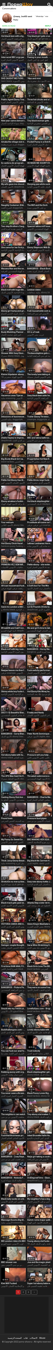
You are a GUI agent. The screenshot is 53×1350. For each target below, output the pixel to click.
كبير (25, 208)
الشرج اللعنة (6, 208)
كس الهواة (31, 1223)
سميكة (30, 377)
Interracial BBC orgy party (13, 57)
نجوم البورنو (6, 1244)
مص (3, 1265)
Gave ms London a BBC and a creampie (13, 607)
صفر (41, 927)
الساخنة (30, 102)
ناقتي (42, 757)
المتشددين (31, 504)
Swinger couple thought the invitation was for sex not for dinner (13, 945)
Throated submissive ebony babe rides (39, 776)
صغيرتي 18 (6, 377)
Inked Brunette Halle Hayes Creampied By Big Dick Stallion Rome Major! (39, 1135)
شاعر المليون (16, 715)
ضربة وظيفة (6, 144)
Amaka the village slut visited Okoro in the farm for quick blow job (13, 142)
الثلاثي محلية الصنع (41, 1053)
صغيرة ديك (32, 81)
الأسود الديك (32, 39)
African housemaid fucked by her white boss (13, 586)
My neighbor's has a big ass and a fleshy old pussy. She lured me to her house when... (39, 1199)
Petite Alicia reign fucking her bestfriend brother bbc (39, 480)
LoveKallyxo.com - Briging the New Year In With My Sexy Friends (39, 1008)
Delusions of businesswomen (13, 416)
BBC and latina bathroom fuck (39, 438)
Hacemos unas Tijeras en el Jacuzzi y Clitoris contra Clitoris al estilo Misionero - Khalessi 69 (13, 395)
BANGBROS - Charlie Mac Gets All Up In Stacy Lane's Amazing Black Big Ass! (39, 797)
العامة (29, 187)
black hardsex (7, 462)
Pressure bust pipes (37, 818)
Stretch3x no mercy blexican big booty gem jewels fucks (13, 881)
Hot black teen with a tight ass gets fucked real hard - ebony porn (13, 36)
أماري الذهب (44, 990)
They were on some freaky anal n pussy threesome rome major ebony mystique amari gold (39, 987)
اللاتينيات (4, 567)
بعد (39, 905)
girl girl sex (43, 39)
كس (35, 60)
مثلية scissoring (8, 398)
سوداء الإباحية (13, 123)
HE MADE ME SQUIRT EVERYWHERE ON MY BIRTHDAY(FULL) (39, 163)
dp (40, 694)
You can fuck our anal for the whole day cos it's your (13, 1051)
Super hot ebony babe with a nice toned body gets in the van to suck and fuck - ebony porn (39, 1283)
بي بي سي (31, 821)
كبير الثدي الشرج (25, 1096)
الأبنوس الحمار (7, 39)
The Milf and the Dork (37, 205)
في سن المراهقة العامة (37, 356)
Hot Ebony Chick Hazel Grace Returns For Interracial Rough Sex (13, 543)
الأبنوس (24, 81)
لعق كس (44, 60)
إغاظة (41, 863)
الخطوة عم (45, 905)
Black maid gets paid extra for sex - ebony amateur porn (13, 903)
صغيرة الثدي (32, 483)
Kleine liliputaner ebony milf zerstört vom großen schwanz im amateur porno (13, 374)
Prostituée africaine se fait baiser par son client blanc (39, 522)
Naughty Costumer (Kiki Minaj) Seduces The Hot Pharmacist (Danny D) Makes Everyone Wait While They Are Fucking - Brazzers (13, 205)
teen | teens (6, 81)
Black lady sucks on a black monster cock (13, 1199)
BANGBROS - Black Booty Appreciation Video (39, 268)
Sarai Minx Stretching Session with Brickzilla (39, 945)
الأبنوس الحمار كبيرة (9, 60)
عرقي (35, 525)
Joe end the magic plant (38, 1262)
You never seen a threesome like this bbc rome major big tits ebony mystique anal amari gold (13, 1093)
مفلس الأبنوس (33, 462)
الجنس (16, 948)
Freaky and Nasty (35, 712)
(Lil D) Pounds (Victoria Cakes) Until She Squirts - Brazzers (39, 607)
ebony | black (47, 292)
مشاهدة (22, 1117)
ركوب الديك (45, 1117)
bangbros (31, 652)
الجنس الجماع (7, 313)
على (42, 208)
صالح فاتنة (47, 1032)
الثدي (41, 609)
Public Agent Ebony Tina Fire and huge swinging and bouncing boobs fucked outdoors (13, 99)
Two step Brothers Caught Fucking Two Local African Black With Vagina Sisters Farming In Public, (13, 226)
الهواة (37, 166)
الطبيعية (44, 1265)
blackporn (47, 504)
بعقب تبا (4, 1053)
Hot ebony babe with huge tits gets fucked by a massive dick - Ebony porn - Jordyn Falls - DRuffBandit (13, 755)
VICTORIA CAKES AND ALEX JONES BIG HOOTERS (13, 924)
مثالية (19, 1180)
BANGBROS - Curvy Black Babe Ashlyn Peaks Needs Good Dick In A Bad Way (13, 734)
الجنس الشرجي (8, 821)
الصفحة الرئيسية (15, 1338)
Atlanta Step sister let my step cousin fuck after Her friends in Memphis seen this (39, 903)
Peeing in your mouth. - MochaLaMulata (39, 57)
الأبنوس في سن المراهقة (38, 313)
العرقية (4, 271)
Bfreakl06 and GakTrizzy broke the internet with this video (13, 628)
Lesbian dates (34, 290)
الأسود (10, 187)
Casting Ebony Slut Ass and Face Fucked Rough (13, 797)
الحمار (3, 123)
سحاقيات (31, 292)
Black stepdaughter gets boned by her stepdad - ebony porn (39, 1072)
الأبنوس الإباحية (7, 250)
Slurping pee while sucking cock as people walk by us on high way (39, 184)
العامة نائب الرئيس (24, 229)
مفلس (47, 800)
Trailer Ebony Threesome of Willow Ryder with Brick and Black (39, 416)
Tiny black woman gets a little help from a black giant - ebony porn (39, 121)
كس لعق (17, 335)
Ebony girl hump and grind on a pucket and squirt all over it (13, 311)
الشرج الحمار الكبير (9, 969)
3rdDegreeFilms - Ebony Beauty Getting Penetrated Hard (39, 1178)
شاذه (45, 546)
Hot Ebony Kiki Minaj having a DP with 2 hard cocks (39, 691)
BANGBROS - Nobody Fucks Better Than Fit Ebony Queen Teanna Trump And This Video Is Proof (13, 1178)
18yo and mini (34, 78)
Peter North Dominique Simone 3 (39, 734)
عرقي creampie (8, 673)
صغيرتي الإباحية (34, 123)
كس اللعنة (13, 1053)
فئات (26, 1338)
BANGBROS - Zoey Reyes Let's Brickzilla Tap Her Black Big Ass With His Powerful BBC (13, 1156)
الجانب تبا (42, 1180)
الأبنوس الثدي (44, 483)
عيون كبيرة (20, 652)
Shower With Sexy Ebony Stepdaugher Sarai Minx (13, 353)
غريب (41, 335)
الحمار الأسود (32, 588)
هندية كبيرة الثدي (8, 229)
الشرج (21, 1053)
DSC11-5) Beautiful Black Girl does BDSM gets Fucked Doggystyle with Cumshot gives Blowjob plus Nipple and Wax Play (13, 712)
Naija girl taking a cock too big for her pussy (39, 1156)
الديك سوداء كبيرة (8, 884)
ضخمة (10, 335)
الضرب (30, 927)
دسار (16, 1075)
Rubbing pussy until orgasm (13, 1072)
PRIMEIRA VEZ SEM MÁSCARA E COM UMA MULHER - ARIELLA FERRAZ (13, 564)
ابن (40, 525)
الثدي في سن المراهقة (20, 990)
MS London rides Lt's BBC (13, 1241)
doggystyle (25, 123)
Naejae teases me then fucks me (13, 670)
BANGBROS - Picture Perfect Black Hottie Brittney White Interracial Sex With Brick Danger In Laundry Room (13, 987)
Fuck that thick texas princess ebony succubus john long (13, 1135)
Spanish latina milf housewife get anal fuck (39, 226)
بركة (20, 504)
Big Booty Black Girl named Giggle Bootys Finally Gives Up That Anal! (13, 459)
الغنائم (41, 800)
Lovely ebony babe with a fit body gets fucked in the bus (39, 1030)
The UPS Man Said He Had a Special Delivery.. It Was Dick (13, 776)
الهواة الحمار (19, 166)
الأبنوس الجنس (21, 462)
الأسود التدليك (13, 779)
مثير (36, 335)
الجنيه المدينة (20, 821)
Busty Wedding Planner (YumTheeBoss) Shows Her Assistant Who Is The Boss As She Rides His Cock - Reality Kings (13, 332)
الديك (3, 292)
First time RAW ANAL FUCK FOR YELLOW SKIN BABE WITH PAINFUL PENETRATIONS (13, 966)
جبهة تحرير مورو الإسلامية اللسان (23, 1286)
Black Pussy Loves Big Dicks (39, 1093)
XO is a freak (33, 332)
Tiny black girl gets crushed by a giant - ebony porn (39, 36)
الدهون (30, 842)
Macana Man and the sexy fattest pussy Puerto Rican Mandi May (13, 268)
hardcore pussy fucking (12, 546)
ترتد (41, 588)
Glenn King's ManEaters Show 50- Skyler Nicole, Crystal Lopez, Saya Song (39, 924)
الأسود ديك (42, 81)
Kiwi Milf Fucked (9, 1283)
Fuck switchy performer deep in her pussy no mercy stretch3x (39, 670)
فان (28, 1286)
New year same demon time (13, 121)
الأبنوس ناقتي (33, 757)
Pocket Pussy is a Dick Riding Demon (39, 142)
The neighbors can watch (13, 1114)
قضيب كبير (15, 1159)
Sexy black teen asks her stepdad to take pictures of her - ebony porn (39, 395)
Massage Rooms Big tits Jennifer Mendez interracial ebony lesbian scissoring (13, 1220)
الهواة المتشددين (42, 229)
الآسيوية (16, 81)
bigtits (42, 736)
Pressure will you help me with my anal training (39, 755)
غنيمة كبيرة (47, 652)
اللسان (4, 187)
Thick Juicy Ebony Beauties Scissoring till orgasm (13, 860)
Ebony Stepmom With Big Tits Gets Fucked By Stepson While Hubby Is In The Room (39, 247)
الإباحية (19, 609)
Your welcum (7, 522)
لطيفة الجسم (36, 1286)
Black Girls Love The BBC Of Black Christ (39, 966)
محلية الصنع (24, 60)
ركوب (22, 1244)
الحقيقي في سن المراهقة (25, 39)
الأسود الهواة (17, 377)
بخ (38, 60)
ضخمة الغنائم (19, 757)
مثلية (38, 292)
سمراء (4, 356)
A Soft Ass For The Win (38, 586)
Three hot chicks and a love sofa (39, 99)
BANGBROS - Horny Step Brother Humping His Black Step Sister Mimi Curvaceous (39, 649)
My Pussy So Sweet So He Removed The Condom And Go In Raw (13, 839)
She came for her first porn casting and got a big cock (13, 247)
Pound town (7, 818)
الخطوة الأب (14, 1011)
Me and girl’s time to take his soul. (39, 628)
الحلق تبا (4, 800)
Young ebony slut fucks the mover (39, 1241)
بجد (36, 694)
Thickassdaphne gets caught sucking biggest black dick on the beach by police (39, 353)
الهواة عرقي (6, 588)
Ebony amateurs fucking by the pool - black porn (13, 501)
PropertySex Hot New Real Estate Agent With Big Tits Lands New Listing (39, 459)
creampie (31, 419)
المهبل (23, 356)
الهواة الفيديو (6, 631)
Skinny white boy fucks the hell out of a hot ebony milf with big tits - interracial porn (13, 691)
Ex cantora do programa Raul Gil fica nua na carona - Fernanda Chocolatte (13, 163)
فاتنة (45, 1286)
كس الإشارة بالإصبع (35, 1138)
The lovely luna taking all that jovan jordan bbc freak (39, 374)
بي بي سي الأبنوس (35, 440)
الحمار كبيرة (38, 271)
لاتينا (14, 631)
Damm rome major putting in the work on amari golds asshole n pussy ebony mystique (39, 1220)
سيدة (29, 208)
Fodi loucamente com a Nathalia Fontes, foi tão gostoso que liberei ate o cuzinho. (39, 311)
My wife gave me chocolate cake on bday (13, 184)
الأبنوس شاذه (32, 546)
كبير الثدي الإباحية (34, 884)
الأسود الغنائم (18, 1138)
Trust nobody (33, 1051)
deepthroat (19, 187)
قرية (15, 144)
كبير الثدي (10, 927)
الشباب (48, 821)
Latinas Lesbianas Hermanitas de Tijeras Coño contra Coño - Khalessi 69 (39, 543)
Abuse (42, 1338)
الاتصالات (33, 1338)
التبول (29, 60)
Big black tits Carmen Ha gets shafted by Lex (39, 860)
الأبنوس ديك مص (40, 948)
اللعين (20, 842)
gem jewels (22, 884)
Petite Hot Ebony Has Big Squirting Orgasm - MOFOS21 (13, 480)
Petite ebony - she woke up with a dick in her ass (39, 564)
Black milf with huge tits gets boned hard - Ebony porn (13, 290)
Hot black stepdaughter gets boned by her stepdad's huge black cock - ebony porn (39, 501)
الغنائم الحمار (6, 1138)
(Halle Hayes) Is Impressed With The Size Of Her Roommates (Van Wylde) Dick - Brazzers (13, 438)
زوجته (34, 905)
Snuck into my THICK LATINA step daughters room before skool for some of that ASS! (13, 1008)
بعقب (29, 271)
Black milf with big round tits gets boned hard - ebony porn (13, 649)
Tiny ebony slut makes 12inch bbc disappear (39, 1114)
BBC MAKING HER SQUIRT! (39, 839)
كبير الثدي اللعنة (19, 440)
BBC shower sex (9, 1262)
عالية (43, 187)
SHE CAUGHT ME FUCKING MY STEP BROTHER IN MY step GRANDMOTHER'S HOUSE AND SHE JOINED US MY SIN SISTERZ (13, 78)
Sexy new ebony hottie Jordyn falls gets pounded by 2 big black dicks (39, 881)
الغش (29, 1053)
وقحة (11, 1075)
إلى (40, 546)
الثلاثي (3, 525)
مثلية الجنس (6, 419)
